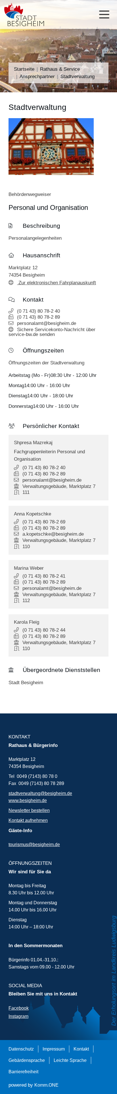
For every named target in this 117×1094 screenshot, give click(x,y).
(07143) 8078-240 (38, 311)
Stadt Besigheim (26, 682)
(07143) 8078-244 (43, 630)
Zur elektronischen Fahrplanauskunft (56, 282)
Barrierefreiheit (23, 1071)
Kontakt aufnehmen (28, 820)
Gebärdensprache (27, 1060)
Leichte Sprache (70, 1060)
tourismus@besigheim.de (34, 844)
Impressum (54, 1048)
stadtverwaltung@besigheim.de (40, 793)
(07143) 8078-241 (43, 576)
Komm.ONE (46, 1084)
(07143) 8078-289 (38, 317)
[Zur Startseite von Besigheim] (26, 14)
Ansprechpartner (37, 76)
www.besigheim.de (28, 800)
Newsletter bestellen (29, 810)
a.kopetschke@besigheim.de (53, 534)
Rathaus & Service (60, 69)
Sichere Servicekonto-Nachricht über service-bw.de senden (52, 332)
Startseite (24, 69)
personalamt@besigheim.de (46, 323)
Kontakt (81, 1048)
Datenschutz (21, 1048)
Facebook (19, 1008)
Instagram (18, 1016)
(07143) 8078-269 (43, 522)
